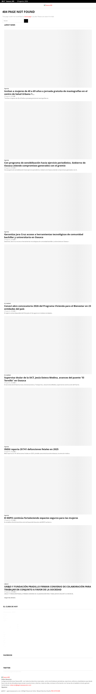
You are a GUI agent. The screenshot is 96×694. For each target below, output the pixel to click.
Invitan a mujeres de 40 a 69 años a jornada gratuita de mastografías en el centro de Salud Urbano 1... (45, 92)
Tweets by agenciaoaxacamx (12, 671)
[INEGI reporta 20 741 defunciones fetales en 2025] (48, 417)
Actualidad (7, 303)
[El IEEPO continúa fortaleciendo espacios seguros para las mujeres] (48, 485)
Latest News (9, 25)
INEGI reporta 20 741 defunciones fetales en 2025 (31, 449)
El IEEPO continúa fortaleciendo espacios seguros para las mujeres (41, 517)
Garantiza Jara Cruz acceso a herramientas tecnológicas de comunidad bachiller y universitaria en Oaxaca (43, 236)
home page (27, 16)
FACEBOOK (7, 655)
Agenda (6, 88)
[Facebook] (1, 689)
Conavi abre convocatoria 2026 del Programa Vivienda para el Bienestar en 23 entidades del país (47, 307)
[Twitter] (2, 689)
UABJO (6, 584)
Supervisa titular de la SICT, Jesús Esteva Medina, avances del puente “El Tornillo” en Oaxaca (44, 379)
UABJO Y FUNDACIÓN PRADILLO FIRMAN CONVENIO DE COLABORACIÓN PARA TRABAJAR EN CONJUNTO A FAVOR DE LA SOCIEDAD (47, 588)
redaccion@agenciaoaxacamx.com (20, 685)
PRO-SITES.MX (55, 691)
